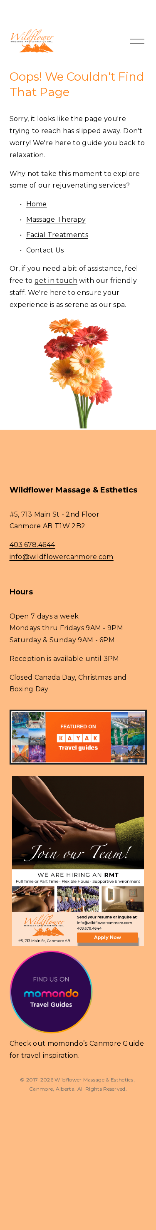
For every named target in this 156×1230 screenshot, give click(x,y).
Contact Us (45, 250)
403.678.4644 (32, 545)
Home (36, 204)
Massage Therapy (56, 219)
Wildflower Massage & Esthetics (94, 1080)
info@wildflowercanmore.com (62, 557)
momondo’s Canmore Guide (95, 1043)
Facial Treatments (57, 235)
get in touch (56, 281)
